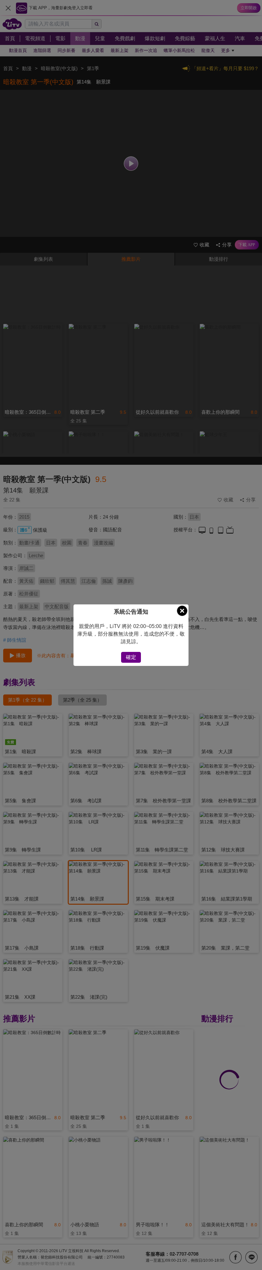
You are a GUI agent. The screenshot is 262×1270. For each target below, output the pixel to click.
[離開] (182, 610)
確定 (131, 657)
